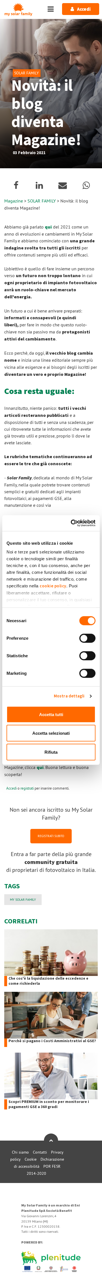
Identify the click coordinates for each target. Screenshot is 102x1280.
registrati (27, 788)
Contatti (40, 1152)
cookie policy (53, 586)
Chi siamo (20, 1152)
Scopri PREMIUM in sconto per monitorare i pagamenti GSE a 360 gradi (48, 1104)
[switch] (87, 638)
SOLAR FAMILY (42, 201)
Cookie (31, 1159)
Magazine (13, 201)
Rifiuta (51, 751)
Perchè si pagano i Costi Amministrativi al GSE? (52, 1041)
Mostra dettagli (69, 696)
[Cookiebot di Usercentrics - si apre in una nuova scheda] (71, 523)
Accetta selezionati (51, 733)
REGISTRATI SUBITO (51, 836)
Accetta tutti (51, 714)
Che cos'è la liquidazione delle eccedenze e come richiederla (48, 981)
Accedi (11, 788)
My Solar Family (23, 899)
